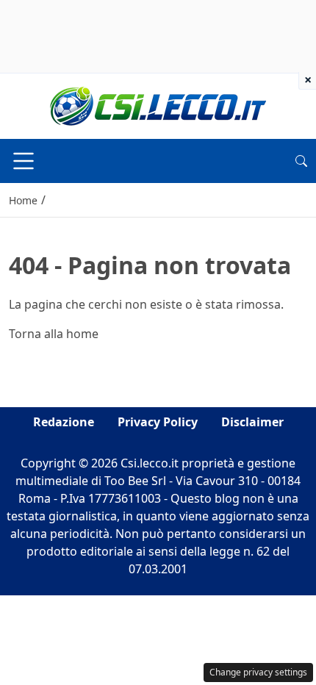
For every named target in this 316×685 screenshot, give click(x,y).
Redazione (63, 422)
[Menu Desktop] (23, 161)
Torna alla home (53, 334)
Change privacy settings (258, 672)
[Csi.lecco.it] (158, 105)
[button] (301, 161)
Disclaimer (252, 422)
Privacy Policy (158, 422)
